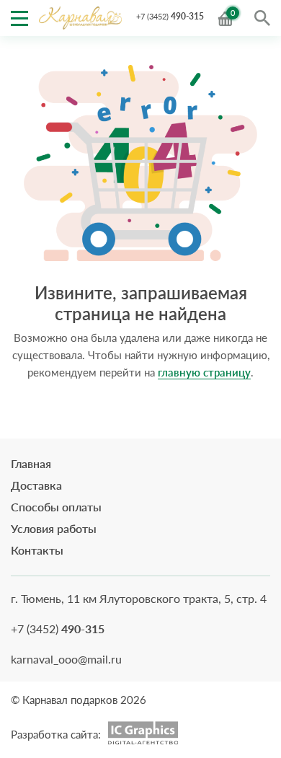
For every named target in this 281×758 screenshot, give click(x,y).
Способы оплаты (56, 507)
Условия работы (54, 528)
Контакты (37, 550)
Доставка (36, 485)
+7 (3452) (170, 16)
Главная (31, 463)
